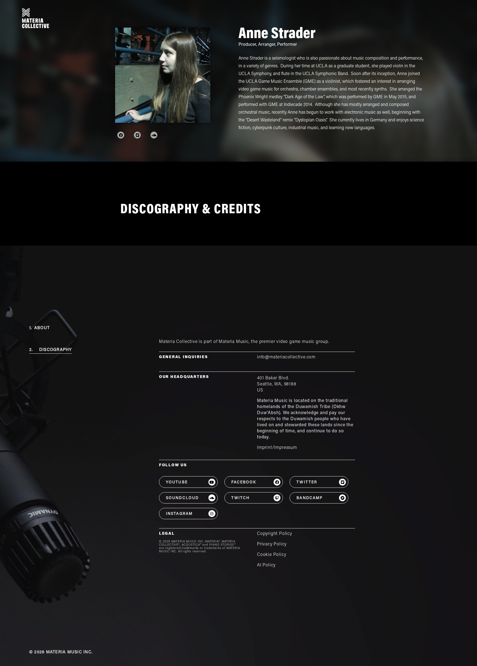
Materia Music (234, 342)
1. (39, 328)
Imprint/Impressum (277, 448)
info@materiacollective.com (286, 357)
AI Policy (266, 565)
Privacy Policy (272, 544)
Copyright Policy (274, 534)
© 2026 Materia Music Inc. (60, 652)
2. (50, 350)
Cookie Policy (271, 555)
